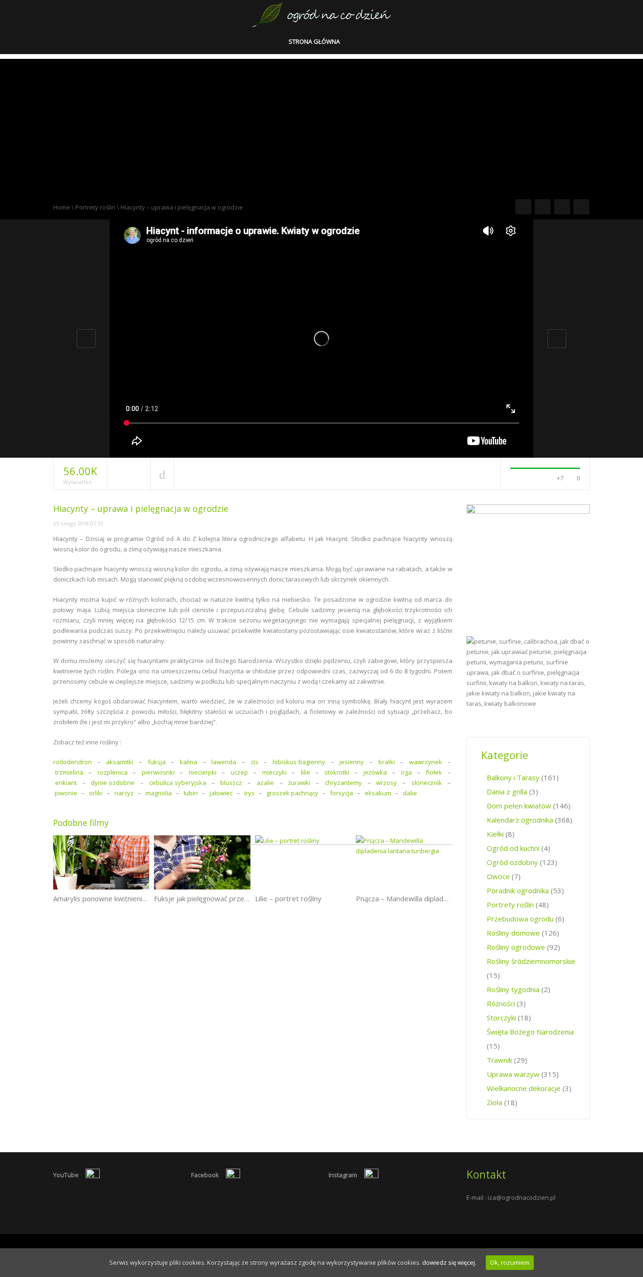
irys (249, 793)
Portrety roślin (95, 207)
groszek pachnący (292, 793)
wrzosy (386, 782)
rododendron (72, 762)
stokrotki (336, 772)
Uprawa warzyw (513, 1074)
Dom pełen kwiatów (519, 805)
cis (254, 762)
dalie (410, 793)
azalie (265, 782)
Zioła (494, 1102)
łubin (191, 793)
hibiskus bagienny (299, 762)
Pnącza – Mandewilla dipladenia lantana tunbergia (435, 898)
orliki (96, 793)
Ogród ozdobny (512, 862)
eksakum (378, 793)
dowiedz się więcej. (449, 1262)
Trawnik (499, 1060)
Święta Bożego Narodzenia (530, 1031)
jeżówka (375, 772)
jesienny (351, 762)
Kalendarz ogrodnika (520, 819)
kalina (188, 762)
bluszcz (231, 782)
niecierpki (203, 772)
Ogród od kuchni (513, 848)
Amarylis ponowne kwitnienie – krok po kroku (125, 898)
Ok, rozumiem (510, 1262)
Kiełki (495, 834)
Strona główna (315, 41)
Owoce (498, 876)
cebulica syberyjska (177, 782)
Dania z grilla (507, 791)
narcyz (124, 793)
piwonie (66, 793)
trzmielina (69, 772)
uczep (239, 772)
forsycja (341, 793)
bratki (386, 762)
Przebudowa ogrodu (520, 918)
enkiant (66, 782)
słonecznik (426, 782)
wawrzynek (425, 762)
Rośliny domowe (513, 933)
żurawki (299, 782)
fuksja (157, 762)
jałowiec (221, 793)
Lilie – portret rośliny (288, 898)
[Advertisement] (321, 125)
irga (406, 772)
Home (61, 207)
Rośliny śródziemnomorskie (531, 961)
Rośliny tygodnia (513, 989)
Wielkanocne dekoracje (524, 1088)
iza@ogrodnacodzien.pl (521, 1197)
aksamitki (119, 762)
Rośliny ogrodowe (516, 947)
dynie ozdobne (113, 782)
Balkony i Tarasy (513, 777)
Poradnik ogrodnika (518, 890)
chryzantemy (343, 782)
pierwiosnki (158, 772)
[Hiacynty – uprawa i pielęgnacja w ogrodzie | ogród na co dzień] (321, 14)
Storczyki (501, 1017)
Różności (501, 1003)
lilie (305, 772)
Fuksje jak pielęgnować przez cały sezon (219, 898)
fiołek (434, 772)
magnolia (158, 793)
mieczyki (274, 772)
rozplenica (112, 772)
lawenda (223, 762)
